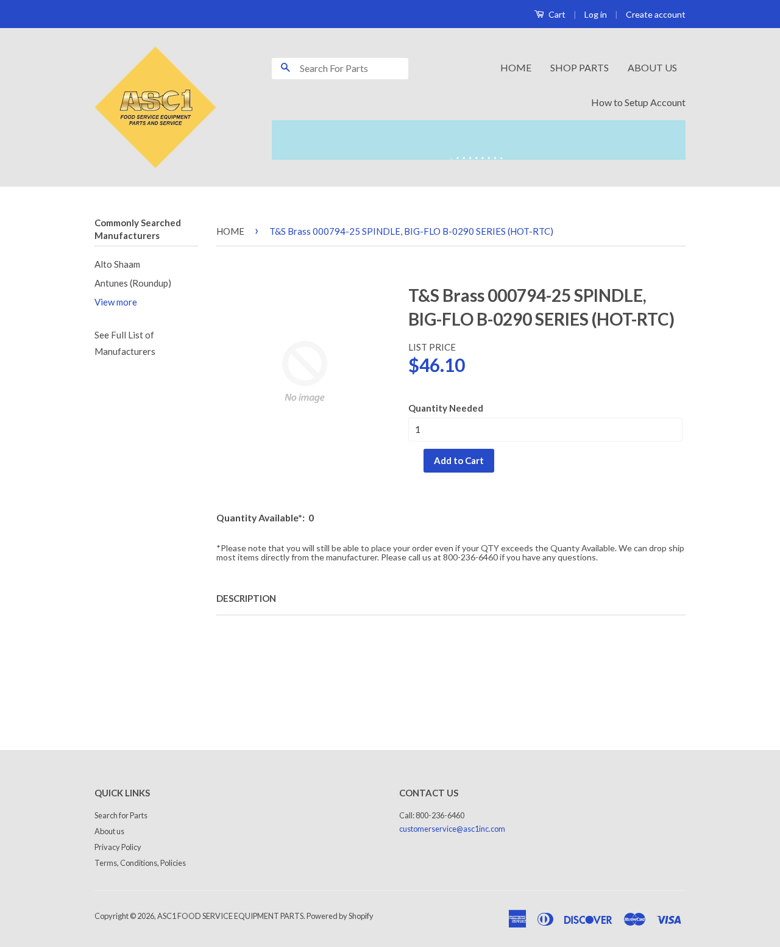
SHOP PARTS (579, 67)
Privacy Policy (117, 847)
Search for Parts (120, 815)
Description (246, 598)
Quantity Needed (445, 407)
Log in (595, 14)
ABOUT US (652, 67)
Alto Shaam (117, 264)
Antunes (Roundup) (132, 282)
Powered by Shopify (340, 916)
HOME (515, 67)
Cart (556, 14)
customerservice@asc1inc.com (452, 829)
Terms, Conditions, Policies (140, 863)
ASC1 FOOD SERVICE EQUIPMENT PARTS (230, 916)
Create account (656, 14)
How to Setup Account (638, 102)
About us (109, 831)
